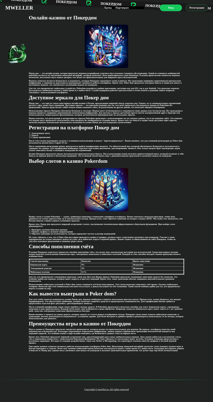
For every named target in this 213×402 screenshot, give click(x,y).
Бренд (108, 7)
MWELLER (19, 7)
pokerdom (33, 75)
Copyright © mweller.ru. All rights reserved (106, 389)
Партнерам (122, 7)
